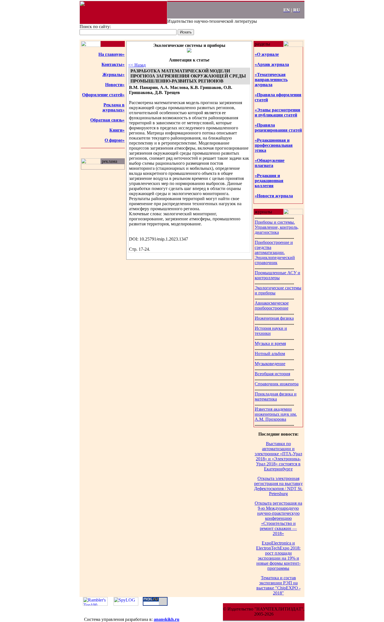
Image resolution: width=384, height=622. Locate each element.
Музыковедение (270, 363)
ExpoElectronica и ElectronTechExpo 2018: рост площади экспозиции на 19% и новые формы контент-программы (278, 556)
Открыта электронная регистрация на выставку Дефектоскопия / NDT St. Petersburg (278, 486)
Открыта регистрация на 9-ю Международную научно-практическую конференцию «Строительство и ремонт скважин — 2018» (278, 518)
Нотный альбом (270, 353)
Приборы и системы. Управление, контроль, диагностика (277, 227)
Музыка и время (270, 343)
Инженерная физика (274, 318)
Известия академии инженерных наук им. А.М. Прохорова (276, 414)
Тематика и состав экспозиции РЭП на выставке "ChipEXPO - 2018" (278, 585)
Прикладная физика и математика (276, 396)
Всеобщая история (272, 373)
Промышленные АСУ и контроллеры (277, 275)
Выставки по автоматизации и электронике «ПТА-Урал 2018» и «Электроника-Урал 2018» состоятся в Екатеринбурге (278, 456)
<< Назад (137, 65)
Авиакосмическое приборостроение (272, 305)
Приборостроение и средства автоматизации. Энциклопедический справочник (275, 252)
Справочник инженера (277, 383)
